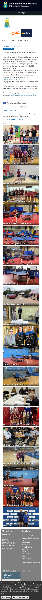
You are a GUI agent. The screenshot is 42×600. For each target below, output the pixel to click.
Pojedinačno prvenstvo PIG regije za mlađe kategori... (18, 464)
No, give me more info (20, 597)
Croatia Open (7, 525)
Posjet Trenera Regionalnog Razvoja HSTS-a (18, 264)
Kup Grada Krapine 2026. (12, 324)
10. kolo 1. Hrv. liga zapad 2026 (14, 445)
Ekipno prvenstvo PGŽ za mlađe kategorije (18, 505)
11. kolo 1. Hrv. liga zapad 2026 (14, 385)
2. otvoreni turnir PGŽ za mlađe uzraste (17, 344)
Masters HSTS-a (8, 143)
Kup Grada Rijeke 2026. (11, 183)
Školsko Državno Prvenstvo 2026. (15, 304)
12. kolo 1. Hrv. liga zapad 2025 (14, 244)
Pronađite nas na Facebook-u (16, 103)
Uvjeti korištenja (7, 548)
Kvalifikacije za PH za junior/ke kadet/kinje (18, 223)
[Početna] (7, 23)
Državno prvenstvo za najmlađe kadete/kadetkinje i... (20, 202)
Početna (5, 40)
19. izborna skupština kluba (13, 405)
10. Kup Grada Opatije (11, 284)
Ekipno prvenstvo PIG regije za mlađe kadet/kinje (20, 425)
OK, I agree (6, 597)
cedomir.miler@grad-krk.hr (11, 79)
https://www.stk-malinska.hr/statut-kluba (23, 95)
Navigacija (21, 13)
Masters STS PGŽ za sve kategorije (15, 163)
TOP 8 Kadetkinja (9, 485)
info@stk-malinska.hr (33, 563)
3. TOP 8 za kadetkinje (11, 364)
